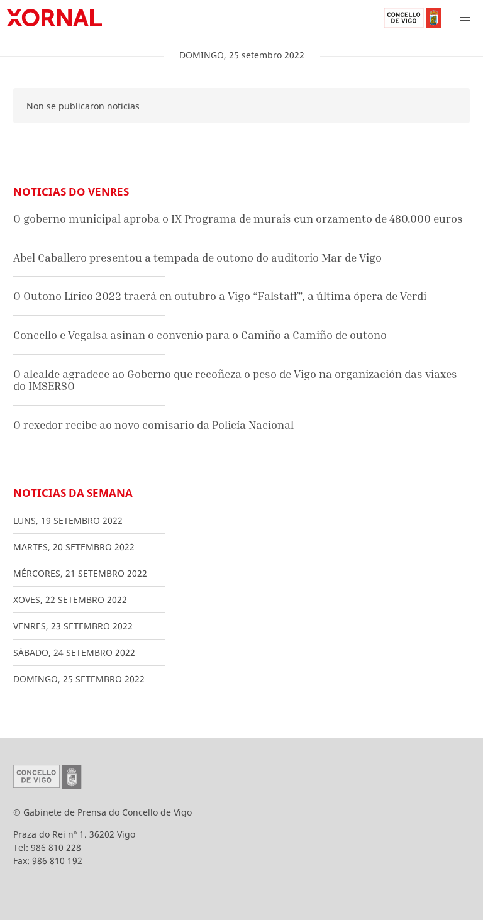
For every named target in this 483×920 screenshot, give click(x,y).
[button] (465, 17)
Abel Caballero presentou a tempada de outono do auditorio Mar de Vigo (197, 257)
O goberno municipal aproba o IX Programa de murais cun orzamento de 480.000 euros (238, 218)
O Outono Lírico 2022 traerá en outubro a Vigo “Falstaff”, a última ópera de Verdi (219, 295)
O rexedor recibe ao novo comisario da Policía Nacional (153, 424)
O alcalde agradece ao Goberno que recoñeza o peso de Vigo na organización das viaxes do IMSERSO (235, 380)
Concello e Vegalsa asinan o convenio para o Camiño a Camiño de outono (200, 334)
